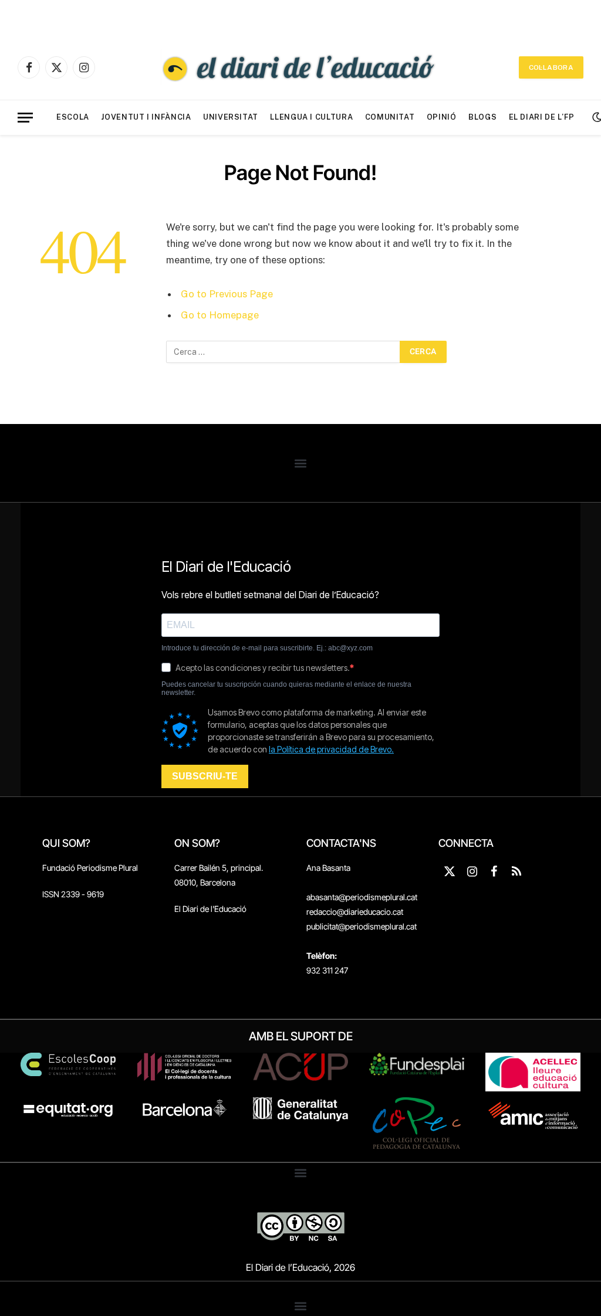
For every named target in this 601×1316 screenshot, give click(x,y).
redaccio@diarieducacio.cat (354, 912)
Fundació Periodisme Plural (90, 868)
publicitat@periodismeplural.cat (361, 926)
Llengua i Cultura (311, 117)
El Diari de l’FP (542, 117)
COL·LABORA (551, 67)
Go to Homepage (220, 315)
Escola (72, 117)
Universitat (230, 117)
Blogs (482, 117)
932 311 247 (327, 970)
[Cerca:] (283, 352)
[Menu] (25, 117)
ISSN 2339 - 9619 (73, 894)
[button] (300, 463)
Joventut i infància (146, 117)
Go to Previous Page (227, 294)
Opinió (442, 117)
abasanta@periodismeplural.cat (361, 897)
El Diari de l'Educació (210, 909)
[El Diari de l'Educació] (300, 67)
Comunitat (390, 117)
